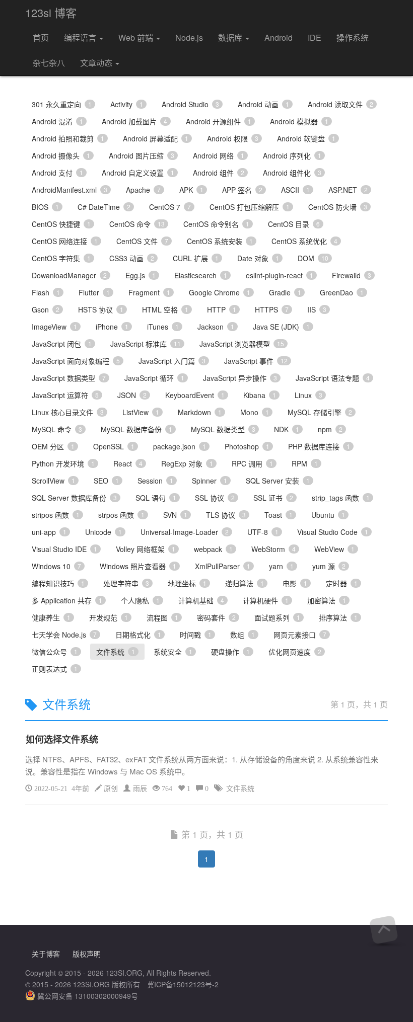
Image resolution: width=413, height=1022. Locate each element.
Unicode (103, 532)
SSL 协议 (215, 498)
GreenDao (342, 292)
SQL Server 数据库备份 (74, 498)
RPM (305, 463)
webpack (213, 549)
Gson (45, 309)
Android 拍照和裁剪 (68, 138)
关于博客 (46, 954)
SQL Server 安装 (278, 481)
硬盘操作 (230, 652)
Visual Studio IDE (64, 549)
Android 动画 (263, 104)
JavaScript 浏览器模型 (241, 344)
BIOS (45, 207)
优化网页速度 (294, 652)
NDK (286, 429)
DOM (313, 258)
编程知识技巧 (58, 583)
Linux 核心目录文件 (68, 412)
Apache (143, 190)
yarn (281, 566)
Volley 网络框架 (145, 549)
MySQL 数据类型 (223, 429)
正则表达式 (55, 669)
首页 (41, 37)
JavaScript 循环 (154, 378)
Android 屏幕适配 (155, 138)
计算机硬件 (266, 600)
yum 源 (329, 566)
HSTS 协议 (100, 309)
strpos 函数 (121, 515)
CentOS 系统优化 (304, 241)
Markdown (200, 412)
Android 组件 (218, 173)
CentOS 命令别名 (216, 224)
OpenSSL (113, 446)
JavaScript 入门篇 (172, 361)
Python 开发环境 (63, 463)
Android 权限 (232, 138)
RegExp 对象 (187, 463)
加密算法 (326, 600)
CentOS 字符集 (61, 258)
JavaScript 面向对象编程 (76, 361)
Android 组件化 (292, 173)
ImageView (54, 327)
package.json (179, 446)
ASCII (295, 190)
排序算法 (338, 617)
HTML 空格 (165, 309)
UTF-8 (263, 532)
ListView (140, 412)
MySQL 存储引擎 (320, 412)
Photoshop (247, 446)
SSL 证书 (273, 498)
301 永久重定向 (62, 104)
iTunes (163, 327)
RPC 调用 (252, 463)
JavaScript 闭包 (62, 344)
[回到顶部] (383, 930)
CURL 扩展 (196, 258)
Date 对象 (258, 258)
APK (191, 190)
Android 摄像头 (61, 155)
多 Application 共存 (67, 600)
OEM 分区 (53, 446)
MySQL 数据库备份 (136, 429)
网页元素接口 (299, 635)
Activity (126, 104)
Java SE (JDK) (281, 327)
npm (330, 429)
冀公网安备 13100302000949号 (86, 996)
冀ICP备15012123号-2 (183, 984)
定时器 (342, 583)
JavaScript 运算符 (65, 395)
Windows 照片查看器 (138, 566)
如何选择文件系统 (62, 739)
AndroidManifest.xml (69, 190)
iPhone (112, 327)
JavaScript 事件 (256, 361)
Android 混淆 (57, 121)
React (128, 463)
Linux (308, 395)
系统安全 (173, 652)
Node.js (189, 37)
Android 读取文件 (340, 104)
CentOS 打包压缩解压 (250, 207)
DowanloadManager (69, 275)
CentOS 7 (170, 207)
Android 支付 (57, 173)
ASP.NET (348, 190)
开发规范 (108, 617)
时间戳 (196, 635)
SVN (175, 515)
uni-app (49, 532)
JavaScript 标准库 (145, 344)
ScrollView (53, 481)
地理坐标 (187, 583)
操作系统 (352, 37)
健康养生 (51, 617)
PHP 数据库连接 (319, 446)
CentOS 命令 (137, 224)
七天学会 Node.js (64, 635)
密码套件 (216, 617)
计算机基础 (201, 600)
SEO (106, 481)
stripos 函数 (56, 515)
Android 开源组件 (218, 121)
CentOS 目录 (294, 224)
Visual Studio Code (332, 532)
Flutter (94, 292)
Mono (254, 412)
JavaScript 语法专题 (333, 378)
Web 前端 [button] (136, 37)
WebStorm (273, 549)
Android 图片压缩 (141, 155)
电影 (295, 583)
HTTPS (272, 309)
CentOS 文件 (142, 241)
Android (278, 37)
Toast (278, 515)
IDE (314, 37)
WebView (334, 549)
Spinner (209, 481)
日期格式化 (138, 635)
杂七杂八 (49, 62)
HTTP (221, 309)
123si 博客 (51, 12)
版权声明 (87, 954)
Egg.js (140, 275)
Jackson (215, 327)
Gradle (285, 292)
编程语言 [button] (81, 37)
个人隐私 (140, 600)
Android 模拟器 (299, 121)
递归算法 (244, 583)
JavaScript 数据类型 (69, 378)
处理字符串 (126, 583)
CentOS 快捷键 (61, 224)
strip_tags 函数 (341, 498)
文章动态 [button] (97, 62)
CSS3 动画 (131, 258)
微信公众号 (55, 652)
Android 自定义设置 (138, 173)
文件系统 (115, 652)
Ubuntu (328, 515)
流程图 (162, 617)
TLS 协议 (226, 515)
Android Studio (190, 104)
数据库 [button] (231, 37)
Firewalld (351, 275)
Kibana (259, 395)
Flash (46, 292)
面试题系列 (277, 617)
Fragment (149, 292)
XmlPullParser (222, 566)
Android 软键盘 (306, 138)
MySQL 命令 (57, 429)
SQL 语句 (155, 498)
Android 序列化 (292, 155)
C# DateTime (104, 207)
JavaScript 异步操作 (240, 378)
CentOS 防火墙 (337, 207)
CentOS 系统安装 (220, 241)
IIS (316, 309)
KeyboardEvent (195, 395)
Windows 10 (56, 566)
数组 (242, 635)
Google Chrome (219, 292)
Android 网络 (218, 155)
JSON (132, 395)
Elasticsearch (200, 275)
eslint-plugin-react (279, 275)
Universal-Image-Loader (185, 532)
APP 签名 (242, 190)
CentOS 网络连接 (65, 241)
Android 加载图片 (134, 121)
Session (155, 481)
